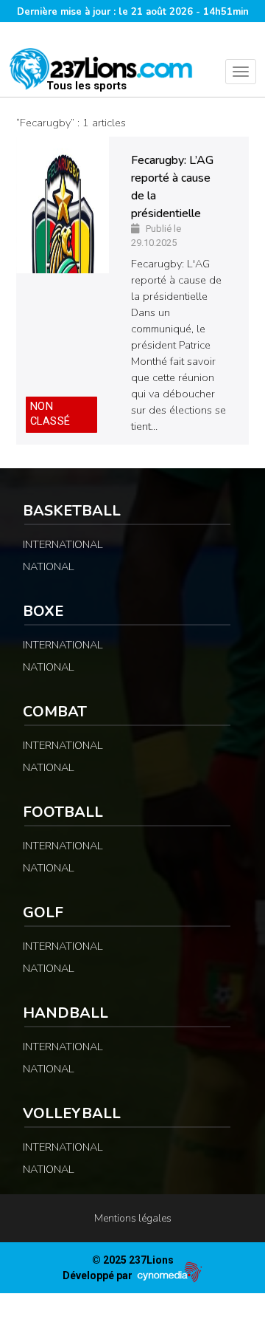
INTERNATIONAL (63, 544)
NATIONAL (48, 566)
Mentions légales (133, 1218)
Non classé (50, 414)
